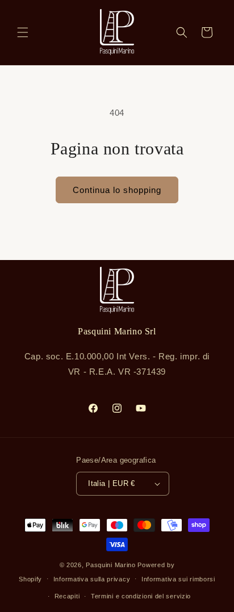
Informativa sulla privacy (92, 579)
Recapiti (67, 596)
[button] (22, 32)
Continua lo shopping (117, 190)
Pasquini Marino (111, 564)
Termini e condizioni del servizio (141, 596)
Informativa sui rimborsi (178, 579)
